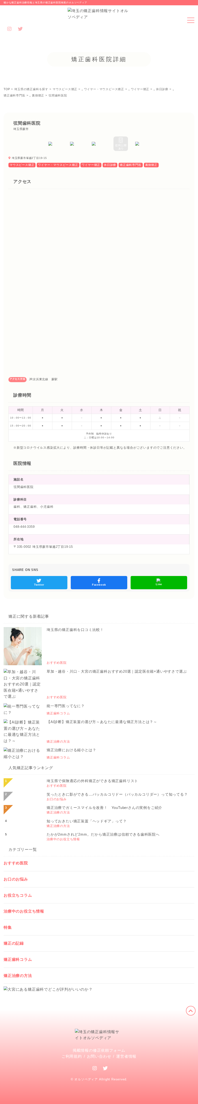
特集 (8, 927)
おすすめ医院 (16, 863)
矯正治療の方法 (18, 976)
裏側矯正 (151, 165)
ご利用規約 (72, 1056)
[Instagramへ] (94, 1068)
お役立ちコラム (18, 895)
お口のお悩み (16, 879)
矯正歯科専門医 (130, 165)
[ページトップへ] (191, 1011)
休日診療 (110, 165)
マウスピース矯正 (22, 165)
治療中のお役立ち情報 (24, 911)
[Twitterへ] (105, 1068)
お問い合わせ (99, 1056)
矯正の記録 (14, 943)
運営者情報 (126, 1056)
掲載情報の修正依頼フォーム (99, 1050)
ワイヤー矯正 (91, 165)
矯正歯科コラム (18, 959)
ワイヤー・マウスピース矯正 (58, 165)
